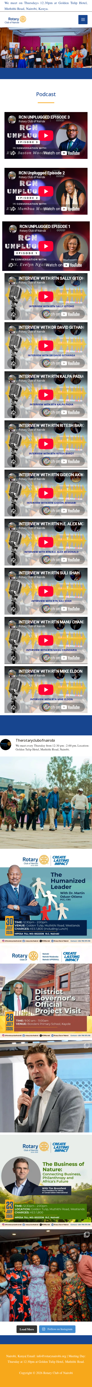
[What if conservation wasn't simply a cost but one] (46, 1181)
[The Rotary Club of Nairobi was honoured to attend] (46, 1275)
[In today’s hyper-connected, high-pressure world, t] (46, 897)
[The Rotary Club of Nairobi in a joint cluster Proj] (46, 802)
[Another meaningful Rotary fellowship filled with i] (46, 1086)
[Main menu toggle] (83, 19)
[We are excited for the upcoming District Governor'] (46, 992)
